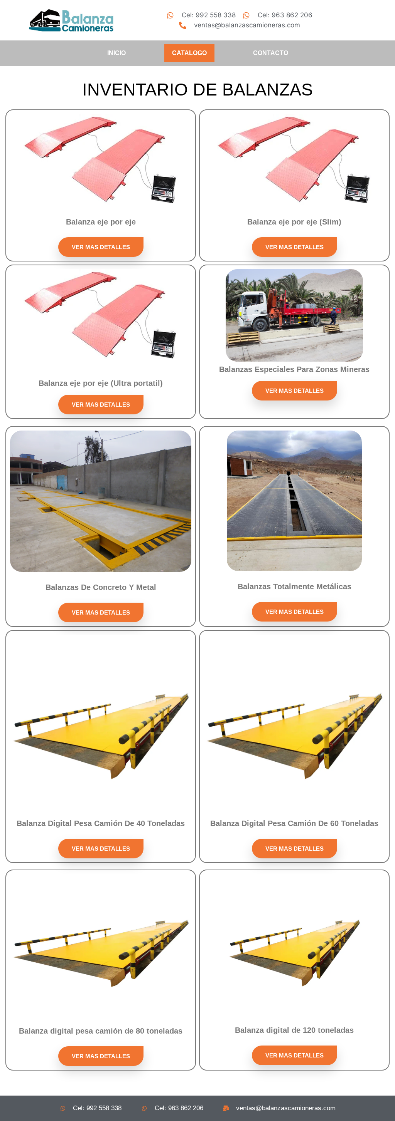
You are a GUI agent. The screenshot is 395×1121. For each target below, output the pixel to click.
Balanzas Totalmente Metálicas (294, 586)
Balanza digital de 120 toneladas (294, 1030)
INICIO (116, 53)
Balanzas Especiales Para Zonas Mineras (294, 369)
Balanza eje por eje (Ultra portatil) (101, 383)
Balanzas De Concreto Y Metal (101, 587)
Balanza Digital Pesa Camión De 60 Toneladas (294, 823)
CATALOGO (189, 53)
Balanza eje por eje (101, 222)
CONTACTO (270, 53)
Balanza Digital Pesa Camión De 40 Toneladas (101, 823)
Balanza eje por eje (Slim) (294, 222)
